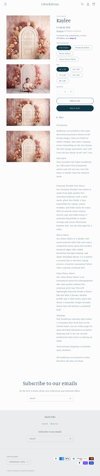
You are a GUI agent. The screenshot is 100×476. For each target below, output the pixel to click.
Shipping (59, 31)
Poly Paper (64, 47)
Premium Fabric (82, 47)
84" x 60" (76, 75)
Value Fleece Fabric (67, 59)
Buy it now (75, 108)
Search (45, 424)
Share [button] (61, 117)
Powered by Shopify (27, 471)
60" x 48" (62, 69)
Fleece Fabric (65, 53)
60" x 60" (76, 69)
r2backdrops (15, 471)
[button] (5, 4)
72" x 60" (62, 75)
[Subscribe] (70, 398)
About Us (54, 424)
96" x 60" (62, 81)
